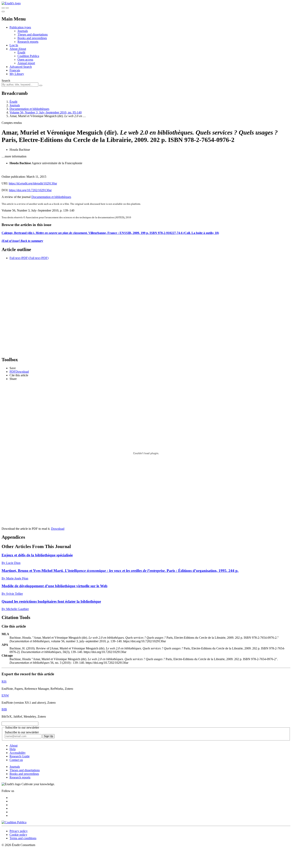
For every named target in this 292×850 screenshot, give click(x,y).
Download (57, 528)
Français (15, 70)
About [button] (14, 48)
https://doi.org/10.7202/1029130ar (30, 190)
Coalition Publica (28, 56)
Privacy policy (19, 831)
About (22, 48)
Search (6, 80)
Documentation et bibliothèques (29, 109)
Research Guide (20, 756)
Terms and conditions (23, 838)
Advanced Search (21, 66)
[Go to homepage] (11, 3)
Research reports (27, 41)
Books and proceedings (32, 38)
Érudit (21, 52)
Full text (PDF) (19, 258)
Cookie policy (18, 834)
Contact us (16, 760)
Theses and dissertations (32, 34)
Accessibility (18, 752)
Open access (25, 59)
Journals (22, 31)
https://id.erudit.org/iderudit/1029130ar (33, 183)
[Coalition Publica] (14, 822)
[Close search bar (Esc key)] (7, 8)
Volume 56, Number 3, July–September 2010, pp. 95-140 (46, 112)
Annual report (26, 63)
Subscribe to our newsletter (22, 732)
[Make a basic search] (3, 8)
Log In (14, 45)
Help (13, 749)
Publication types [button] (20, 27)
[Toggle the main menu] (3, 11)
